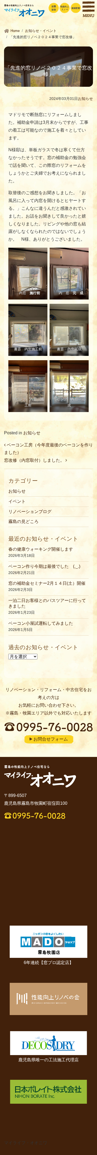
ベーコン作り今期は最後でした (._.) (44, 566)
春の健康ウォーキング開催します (40, 549)
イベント (17, 501)
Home (15, 31)
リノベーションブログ (29, 511)
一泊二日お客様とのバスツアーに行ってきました (47, 603)
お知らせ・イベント (41, 31)
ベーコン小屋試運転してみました (40, 623)
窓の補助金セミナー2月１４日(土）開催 (46, 583)
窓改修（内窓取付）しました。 (34, 460)
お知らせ (85, 98)
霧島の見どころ (23, 521)
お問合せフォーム (50, 739)
